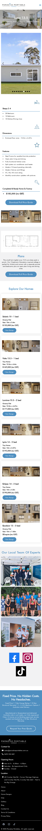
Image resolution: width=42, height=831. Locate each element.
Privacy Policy (5, 816)
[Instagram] (27, 658)
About (3, 791)
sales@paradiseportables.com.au (16, 750)
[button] (40, 5)
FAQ (2, 798)
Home (3, 787)
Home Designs (6, 794)
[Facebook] (14, 658)
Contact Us (5, 809)
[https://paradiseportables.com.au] (14, 5)
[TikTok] (21, 671)
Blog (2, 805)
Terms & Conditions (8, 812)
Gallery (3, 802)
